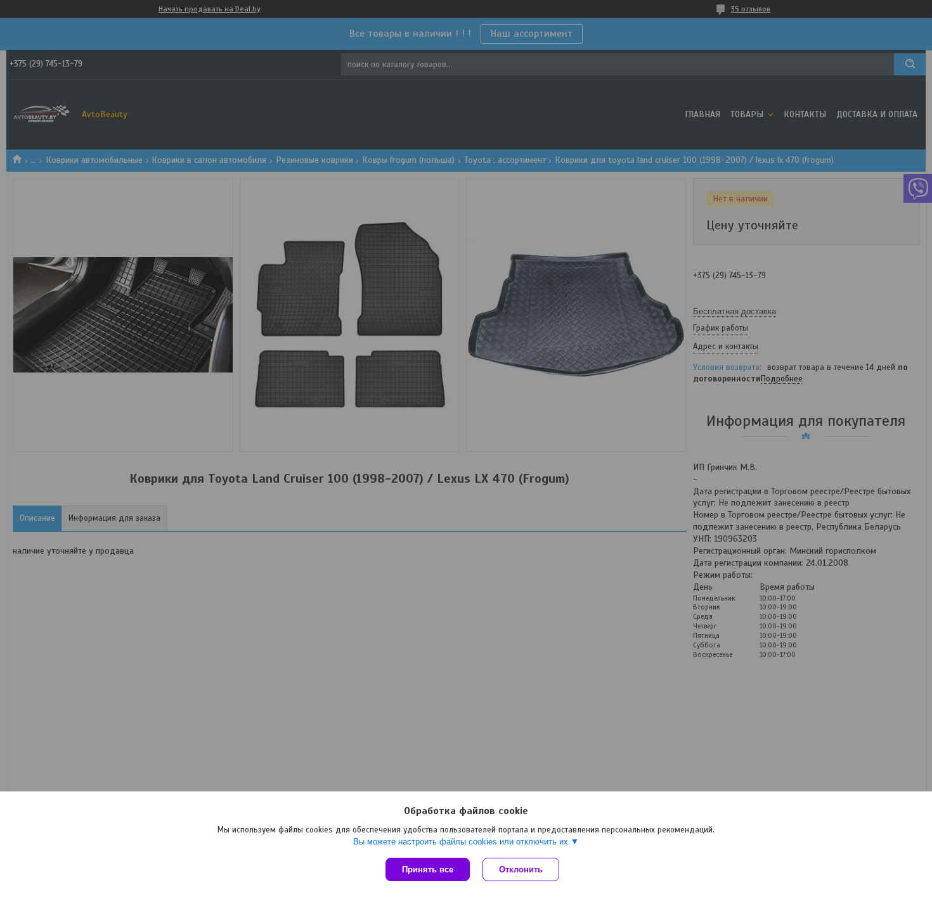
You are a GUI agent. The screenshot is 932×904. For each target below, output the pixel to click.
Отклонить (521, 869)
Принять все (427, 869)
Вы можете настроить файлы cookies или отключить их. (462, 841)
